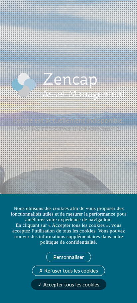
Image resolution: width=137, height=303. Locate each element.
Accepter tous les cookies (70, 284)
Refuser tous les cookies (70, 271)
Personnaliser (68, 257)
